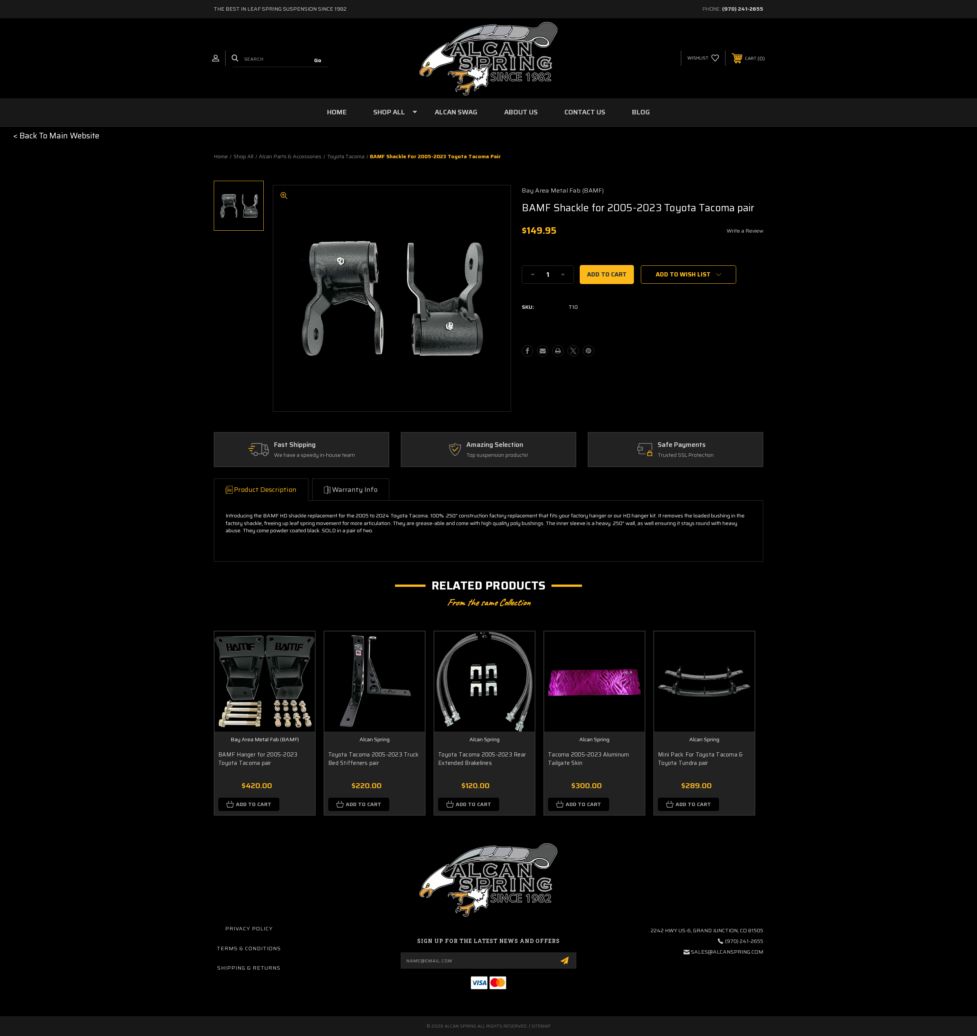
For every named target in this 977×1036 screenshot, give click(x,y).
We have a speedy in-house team (314, 455)
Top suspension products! (497, 455)
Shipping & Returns (249, 968)
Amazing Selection (494, 445)
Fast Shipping (295, 445)
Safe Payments (682, 445)
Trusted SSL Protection (686, 455)
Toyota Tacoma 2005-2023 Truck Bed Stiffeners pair (373, 759)
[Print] (558, 351)
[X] (573, 351)
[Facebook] (527, 351)
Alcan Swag (456, 112)
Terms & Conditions (249, 948)
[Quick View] (299, 647)
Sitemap (541, 1026)
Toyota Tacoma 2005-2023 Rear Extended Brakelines (482, 759)
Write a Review (745, 230)
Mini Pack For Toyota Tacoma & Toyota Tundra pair (700, 759)
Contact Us (584, 112)
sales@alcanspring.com (727, 952)
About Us (521, 112)
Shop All (389, 112)
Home (337, 112)
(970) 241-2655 (742, 9)
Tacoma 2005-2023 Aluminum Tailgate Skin (588, 759)
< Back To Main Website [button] (56, 135)
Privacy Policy (249, 928)
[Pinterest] (588, 351)
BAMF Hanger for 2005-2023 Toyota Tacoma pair (257, 759)
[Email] (542, 351)
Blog (641, 112)
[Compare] (299, 666)
